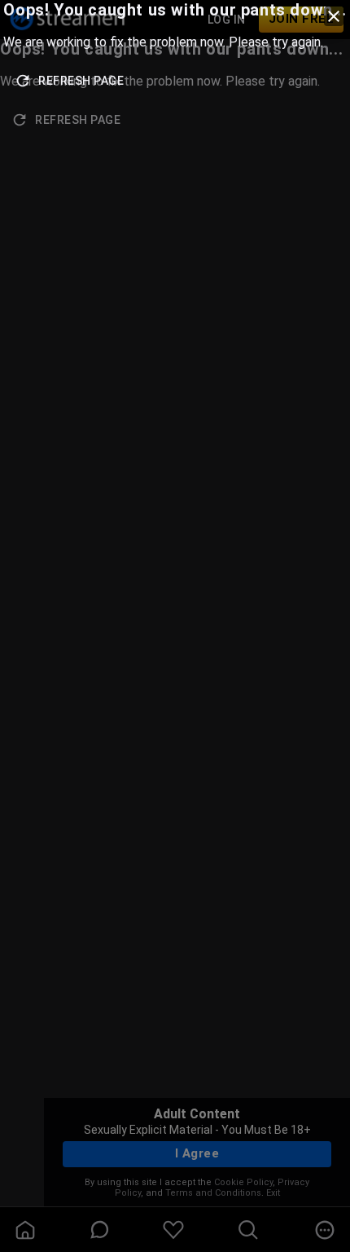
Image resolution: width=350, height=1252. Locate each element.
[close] (333, 16)
